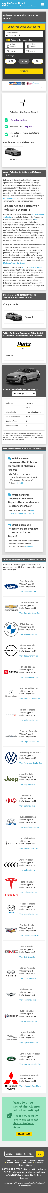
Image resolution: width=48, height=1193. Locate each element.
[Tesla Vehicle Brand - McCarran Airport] (11, 886)
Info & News (27, 1162)
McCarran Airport (9, 198)
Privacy (20, 1165)
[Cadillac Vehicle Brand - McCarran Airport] (11, 930)
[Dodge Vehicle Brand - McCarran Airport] (11, 715)
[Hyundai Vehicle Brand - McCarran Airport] (11, 822)
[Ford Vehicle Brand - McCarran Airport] (11, 586)
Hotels (17, 1162)
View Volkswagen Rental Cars (30, 763)
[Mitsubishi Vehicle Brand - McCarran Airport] (11, 1080)
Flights (16, 1160)
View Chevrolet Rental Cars (29, 613)
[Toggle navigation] (42, 4)
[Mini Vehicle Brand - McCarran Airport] (11, 994)
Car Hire (24, 1160)
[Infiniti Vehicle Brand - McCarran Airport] (11, 973)
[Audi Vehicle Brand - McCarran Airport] (11, 865)
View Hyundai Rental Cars (29, 827)
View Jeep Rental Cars (28, 784)
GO (39, 1153)
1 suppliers (29, 126)
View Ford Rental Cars (27, 592)
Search (24, 71)
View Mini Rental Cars (27, 1000)
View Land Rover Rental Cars (30, 1064)
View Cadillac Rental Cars (29, 936)
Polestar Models (18, 120)
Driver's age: (9, 56)
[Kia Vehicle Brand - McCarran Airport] (11, 800)
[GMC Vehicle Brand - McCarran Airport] (11, 952)
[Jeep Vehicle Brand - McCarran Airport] (11, 779)
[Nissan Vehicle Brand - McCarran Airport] (11, 650)
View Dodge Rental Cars (28, 720)
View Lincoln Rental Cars (28, 849)
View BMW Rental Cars (28, 634)
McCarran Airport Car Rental (14, 263)
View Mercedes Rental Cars (29, 699)
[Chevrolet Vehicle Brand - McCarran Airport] (11, 607)
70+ (37, 61)
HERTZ (37, 220)
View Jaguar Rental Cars (28, 1043)
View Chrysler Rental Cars (29, 742)
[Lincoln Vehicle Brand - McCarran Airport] (11, 843)
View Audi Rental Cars (27, 870)
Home (8, 1160)
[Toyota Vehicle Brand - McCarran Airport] (11, 672)
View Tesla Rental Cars (28, 892)
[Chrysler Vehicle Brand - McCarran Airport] (11, 736)
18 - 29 (10, 61)
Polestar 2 (29, 547)
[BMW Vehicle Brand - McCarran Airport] (11, 629)
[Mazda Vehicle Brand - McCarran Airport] (11, 909)
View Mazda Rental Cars (28, 914)
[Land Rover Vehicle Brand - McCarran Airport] (11, 1059)
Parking (10, 1162)
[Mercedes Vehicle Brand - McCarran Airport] (11, 693)
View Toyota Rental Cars (28, 677)
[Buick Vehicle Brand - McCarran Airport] (11, 1016)
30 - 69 (24, 61)
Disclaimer (39, 1162)
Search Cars (24, 1134)
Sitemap (29, 1165)
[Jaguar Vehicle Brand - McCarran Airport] (11, 1037)
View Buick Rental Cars (28, 1021)
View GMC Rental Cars (27, 957)
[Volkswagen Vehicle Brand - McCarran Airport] (11, 757)
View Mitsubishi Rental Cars (30, 1086)
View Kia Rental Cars (27, 806)
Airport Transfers (37, 1160)
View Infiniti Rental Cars (28, 978)
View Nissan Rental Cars (28, 656)
